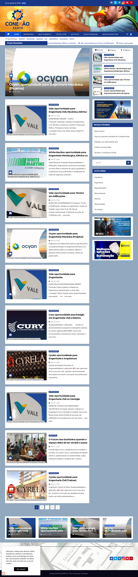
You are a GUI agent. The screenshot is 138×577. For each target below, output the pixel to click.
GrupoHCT (22, 39)
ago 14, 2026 (55, 484)
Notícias (75, 34)
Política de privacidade (102, 147)
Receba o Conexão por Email (105, 152)
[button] (127, 34)
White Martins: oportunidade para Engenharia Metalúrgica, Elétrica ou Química (68, 155)
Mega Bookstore (110, 34)
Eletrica (72, 39)
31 (52, 507)
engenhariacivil (53, 39)
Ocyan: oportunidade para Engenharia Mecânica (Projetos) (116, 532)
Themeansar (84, 573)
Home (16, 34)
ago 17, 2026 (55, 403)
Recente (100, 50)
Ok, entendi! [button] (21, 569)
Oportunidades (90, 34)
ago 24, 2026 (55, 116)
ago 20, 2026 (55, 159)
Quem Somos (99, 131)
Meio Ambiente (44, 34)
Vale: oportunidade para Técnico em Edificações (84, 531)
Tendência (126, 50)
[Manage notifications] (3, 573)
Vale (46, 39)
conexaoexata (64, 39)
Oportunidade (31, 39)
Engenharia (28, 34)
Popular (113, 50)
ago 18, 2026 (15, 92)
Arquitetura (53, 435)
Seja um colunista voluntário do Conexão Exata (111, 136)
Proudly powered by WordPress (59, 573)
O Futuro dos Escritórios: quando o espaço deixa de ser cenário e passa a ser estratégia (68, 442)
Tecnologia (61, 34)
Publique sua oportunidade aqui (106, 142)
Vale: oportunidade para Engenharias (37, 88)
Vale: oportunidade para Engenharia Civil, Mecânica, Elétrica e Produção (68, 111)
